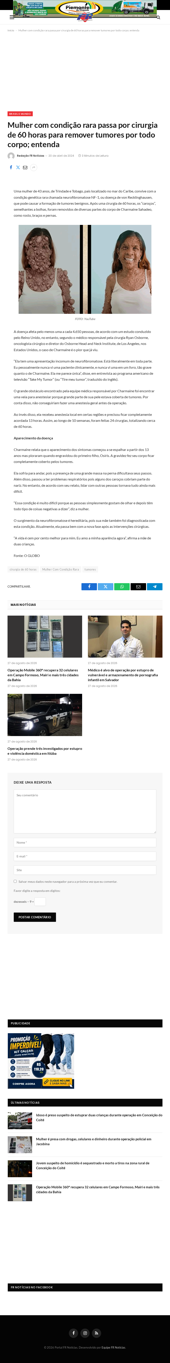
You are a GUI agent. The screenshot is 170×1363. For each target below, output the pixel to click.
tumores (90, 569)
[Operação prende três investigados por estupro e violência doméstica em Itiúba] (45, 715)
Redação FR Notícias (30, 156)
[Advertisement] (85, 71)
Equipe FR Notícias (113, 1347)
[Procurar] (158, 17)
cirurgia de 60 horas (23, 569)
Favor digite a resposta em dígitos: (37, 891)
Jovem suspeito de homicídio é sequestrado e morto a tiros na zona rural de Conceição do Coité (92, 1165)
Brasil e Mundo (20, 114)
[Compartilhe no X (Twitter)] (18, 167)
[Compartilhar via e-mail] (25, 167)
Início (11, 30)
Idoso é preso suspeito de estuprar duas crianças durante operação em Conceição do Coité (99, 1117)
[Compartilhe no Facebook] (11, 167)
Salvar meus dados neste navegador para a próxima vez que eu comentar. (68, 881)
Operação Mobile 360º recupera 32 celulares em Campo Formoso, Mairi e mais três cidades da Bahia (43, 675)
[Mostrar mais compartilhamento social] (33, 167)
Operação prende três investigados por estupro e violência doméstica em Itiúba (45, 750)
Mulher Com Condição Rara (60, 569)
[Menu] (12, 17)
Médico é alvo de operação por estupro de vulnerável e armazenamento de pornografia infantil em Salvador (123, 675)
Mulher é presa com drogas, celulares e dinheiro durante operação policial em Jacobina (93, 1141)
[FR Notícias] (85, 17)
